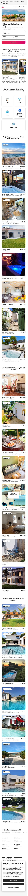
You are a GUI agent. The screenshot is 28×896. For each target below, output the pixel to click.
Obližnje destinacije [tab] (6, 832)
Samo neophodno (13, 884)
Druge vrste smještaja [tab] (16, 832)
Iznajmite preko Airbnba (19, 7)
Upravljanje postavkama (13, 887)
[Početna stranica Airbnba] (3, 7)
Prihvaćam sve (13, 880)
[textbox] (7, 38)
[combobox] (13, 33)
